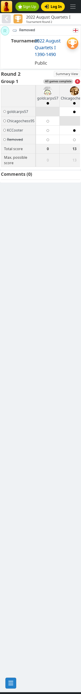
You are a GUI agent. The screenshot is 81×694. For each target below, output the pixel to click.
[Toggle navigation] (73, 6)
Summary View (67, 74)
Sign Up (29, 6)
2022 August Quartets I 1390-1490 (48, 47)
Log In (56, 6)
